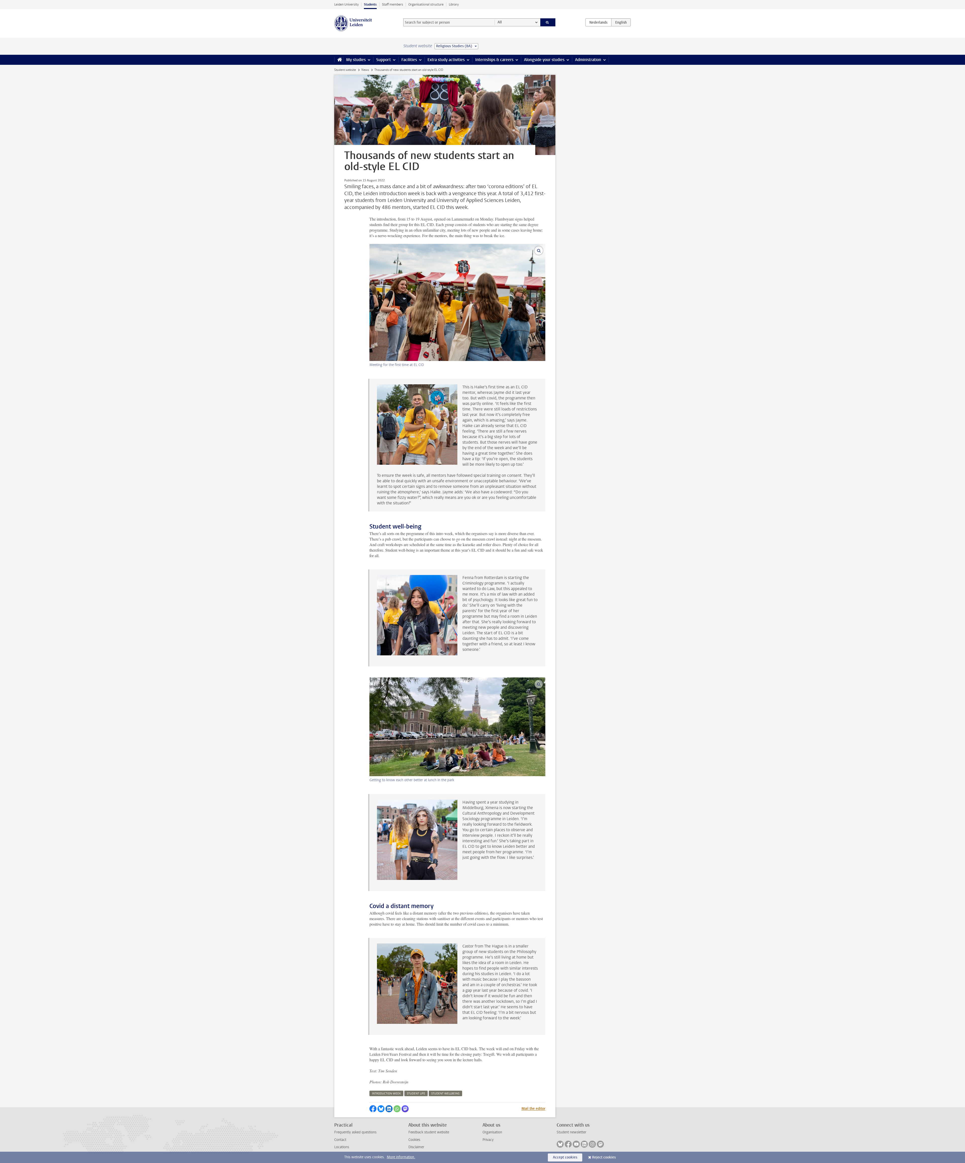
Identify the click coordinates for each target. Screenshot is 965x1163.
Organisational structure (426, 4)
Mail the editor (533, 1108)
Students (370, 4)
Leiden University (346, 4)
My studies (356, 59)
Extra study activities (446, 59)
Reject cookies (604, 1157)
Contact (340, 1139)
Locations (341, 1147)
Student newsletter (571, 1132)
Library (454, 4)
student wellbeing (445, 1093)
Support (383, 59)
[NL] (598, 22)
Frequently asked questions (355, 1132)
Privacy (488, 1139)
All (500, 22)
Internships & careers (494, 59)
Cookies (414, 1139)
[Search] (548, 22)
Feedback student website (428, 1132)
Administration (588, 59)
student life (416, 1093)
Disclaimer (416, 1147)
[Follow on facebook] (568, 1144)
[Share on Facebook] (372, 1108)
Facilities (409, 59)
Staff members (392, 4)
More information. (401, 1157)
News (365, 70)
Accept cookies (565, 1157)
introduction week (386, 1093)
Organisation (492, 1132)
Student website (345, 70)
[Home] (338, 60)
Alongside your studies (544, 59)
